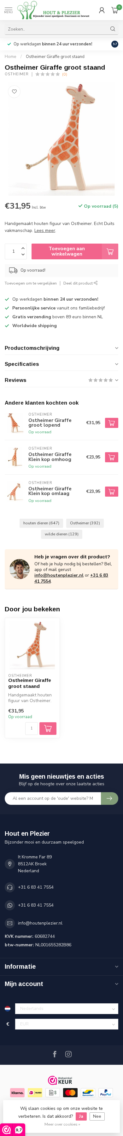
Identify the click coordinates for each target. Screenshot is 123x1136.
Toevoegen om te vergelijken (31, 283)
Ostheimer (17, 74)
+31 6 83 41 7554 (36, 887)
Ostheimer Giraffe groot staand (55, 57)
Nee (97, 1116)
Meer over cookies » (62, 1124)
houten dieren (41, 523)
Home (10, 57)
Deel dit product (78, 283)
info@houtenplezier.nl (59, 575)
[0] (114, 10)
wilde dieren (62, 534)
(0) (64, 74)
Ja (81, 1116)
